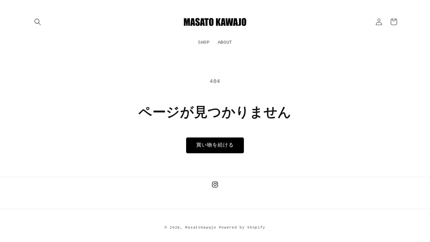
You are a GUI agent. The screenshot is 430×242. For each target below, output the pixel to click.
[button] (37, 21)
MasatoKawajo (200, 228)
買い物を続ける (215, 145)
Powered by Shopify (242, 228)
